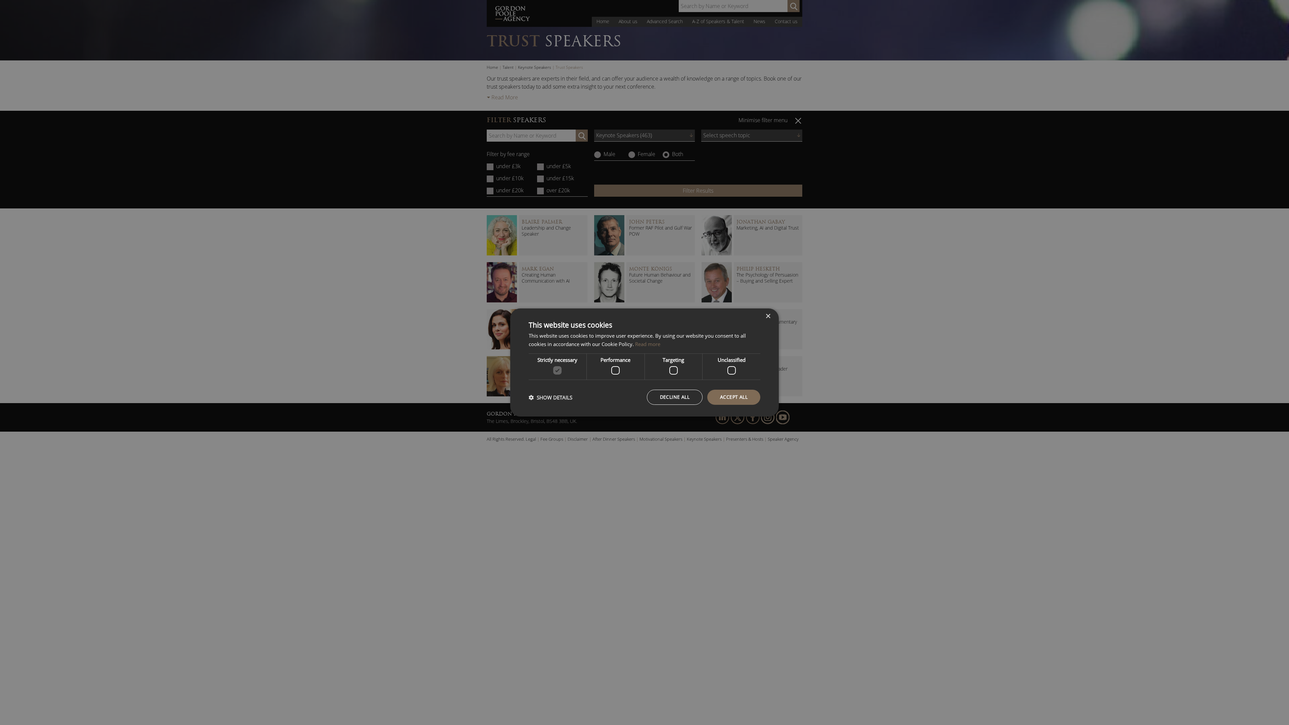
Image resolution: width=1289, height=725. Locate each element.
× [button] (767, 316)
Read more (647, 344)
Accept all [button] (734, 397)
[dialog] (644, 362)
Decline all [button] (674, 397)
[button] (550, 397)
